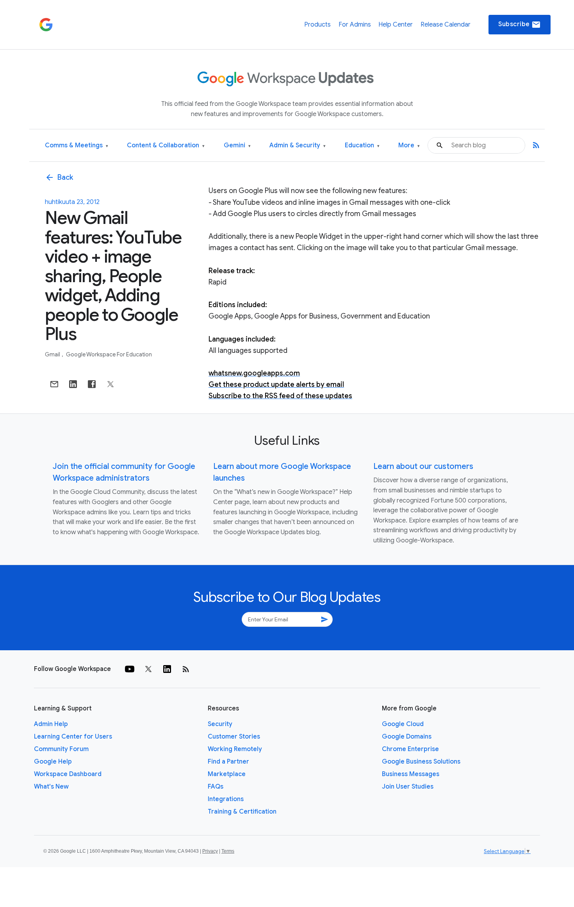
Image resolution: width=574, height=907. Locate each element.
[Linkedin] (167, 669)
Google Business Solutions (421, 762)
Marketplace (227, 774)
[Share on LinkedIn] (73, 384)
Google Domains (406, 737)
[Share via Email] (54, 384)
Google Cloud (403, 724)
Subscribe (519, 24)
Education (362, 145)
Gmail (53, 354)
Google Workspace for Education (109, 354)
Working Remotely (235, 749)
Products (317, 25)
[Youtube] (129, 669)
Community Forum (61, 749)
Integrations (226, 799)
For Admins (355, 25)
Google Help (53, 762)
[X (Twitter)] (148, 669)
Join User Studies (407, 787)
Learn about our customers (423, 466)
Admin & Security (297, 145)
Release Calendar (446, 25)
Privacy (210, 851)
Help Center (395, 25)
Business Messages (410, 774)
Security (220, 724)
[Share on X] (110, 384)
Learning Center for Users (73, 737)
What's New (51, 787)
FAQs (215, 787)
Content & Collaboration (166, 145)
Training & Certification (242, 812)
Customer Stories (234, 737)
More (409, 145)
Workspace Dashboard (68, 774)
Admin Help (51, 724)
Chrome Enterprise (410, 749)
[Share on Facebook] (91, 384)
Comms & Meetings (76, 145)
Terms (227, 851)
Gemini (237, 145)
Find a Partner (228, 762)
